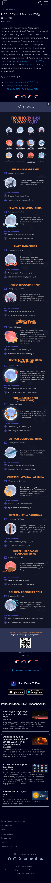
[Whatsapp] (35, 97)
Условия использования (37, 870)
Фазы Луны (6, 838)
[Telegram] (28, 97)
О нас (3, 842)
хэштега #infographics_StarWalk (28, 61)
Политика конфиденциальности (16, 870)
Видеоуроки (6, 825)
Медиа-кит (20, 873)
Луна (9, 22)
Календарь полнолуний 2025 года (21, 82)
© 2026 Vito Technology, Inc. (25, 866)
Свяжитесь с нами (9, 847)
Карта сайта (30, 873)
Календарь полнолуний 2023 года (21, 89)
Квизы (4, 830)
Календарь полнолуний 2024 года (21, 85)
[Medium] (25, 858)
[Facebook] (15, 97)
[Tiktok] (36, 858)
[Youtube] (31, 858)
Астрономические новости (13, 821)
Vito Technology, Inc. (26, 652)
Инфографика (9, 9)
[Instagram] (14, 858)
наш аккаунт (27, 65)
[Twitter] (22, 97)
